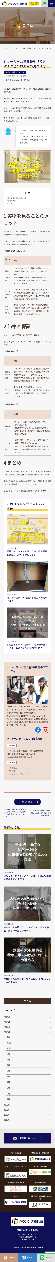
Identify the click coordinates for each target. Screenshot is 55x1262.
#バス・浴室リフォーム (15, 72)
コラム (15, 48)
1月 (8, 1099)
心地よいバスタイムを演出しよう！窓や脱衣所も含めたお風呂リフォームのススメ (15, 813)
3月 (8, 1087)
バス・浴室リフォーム (31, 48)
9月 (8, 1053)
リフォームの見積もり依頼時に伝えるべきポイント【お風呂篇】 (39, 813)
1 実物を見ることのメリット (17, 198)
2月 (8, 1093)
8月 (8, 1059)
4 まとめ (10, 203)
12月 (9, 1037)
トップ (6, 48)
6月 (8, 1070)
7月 (8, 1065)
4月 (8, 1082)
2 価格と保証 (11, 200)
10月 (9, 1048)
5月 (8, 1076)
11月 (9, 1042)
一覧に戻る (26, 802)
